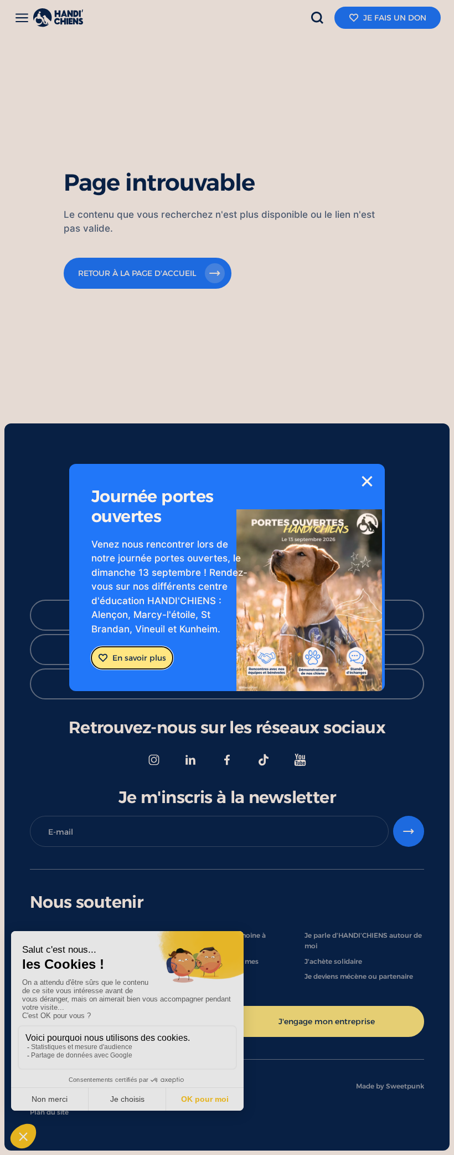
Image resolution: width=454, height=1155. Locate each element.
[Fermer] (367, 481)
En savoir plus (139, 657)
